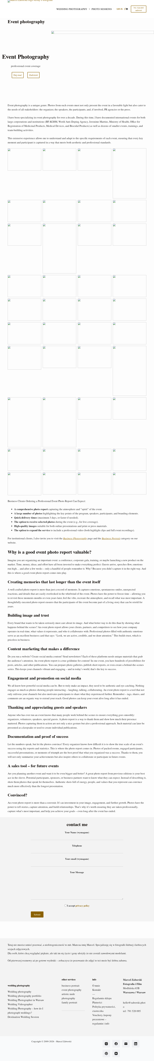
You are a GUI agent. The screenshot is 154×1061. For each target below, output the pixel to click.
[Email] (126, 1043)
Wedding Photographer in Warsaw (26, 1000)
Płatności (97, 1002)
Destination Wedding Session (23, 1017)
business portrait (70, 985)
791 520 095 (134, 1011)
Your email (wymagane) (77, 858)
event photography (72, 990)
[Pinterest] (106, 1053)
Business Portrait (111, 538)
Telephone (77, 845)
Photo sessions (102, 9)
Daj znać (18, 74)
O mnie (96, 985)
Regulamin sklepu (102, 998)
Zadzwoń (33, 74)
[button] (24, 159)
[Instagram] (106, 1043)
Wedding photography (71, 9)
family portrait (69, 1002)
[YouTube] (116, 1053)
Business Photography (75, 538)
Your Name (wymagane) (77, 832)
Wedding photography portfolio (24, 996)
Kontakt (96, 990)
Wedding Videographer (20, 1004)
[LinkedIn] (135, 1043)
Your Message (77, 872)
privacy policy (82, 905)
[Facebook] (116, 1043)
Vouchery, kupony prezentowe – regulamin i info (102, 1019)
